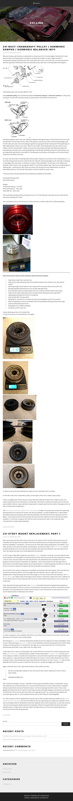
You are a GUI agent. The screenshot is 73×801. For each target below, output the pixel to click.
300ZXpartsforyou (13, 653)
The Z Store (15, 641)
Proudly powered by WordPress (36, 795)
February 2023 (7, 769)
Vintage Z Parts (54, 653)
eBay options (23, 643)
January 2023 (7, 772)
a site (59, 660)
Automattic (44, 798)
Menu (37, 3)
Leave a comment (8, 527)
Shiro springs (58, 547)
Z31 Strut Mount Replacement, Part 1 (31, 533)
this (67, 574)
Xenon (37, 555)
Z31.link (36, 22)
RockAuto (33, 585)
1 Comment (6, 715)
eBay (68, 159)
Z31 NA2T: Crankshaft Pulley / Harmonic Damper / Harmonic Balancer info (34, 48)
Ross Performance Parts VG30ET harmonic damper (21, 510)
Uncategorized (7, 784)
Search (5, 721)
